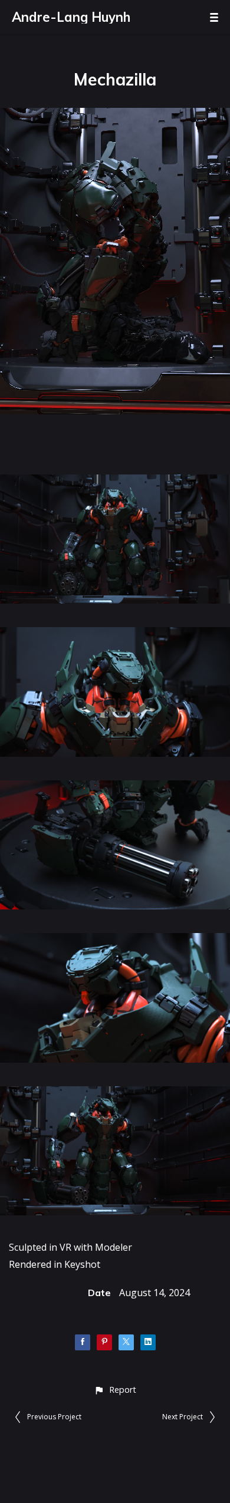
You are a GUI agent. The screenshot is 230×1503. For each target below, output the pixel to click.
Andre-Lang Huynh (71, 17)
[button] (114, 1389)
